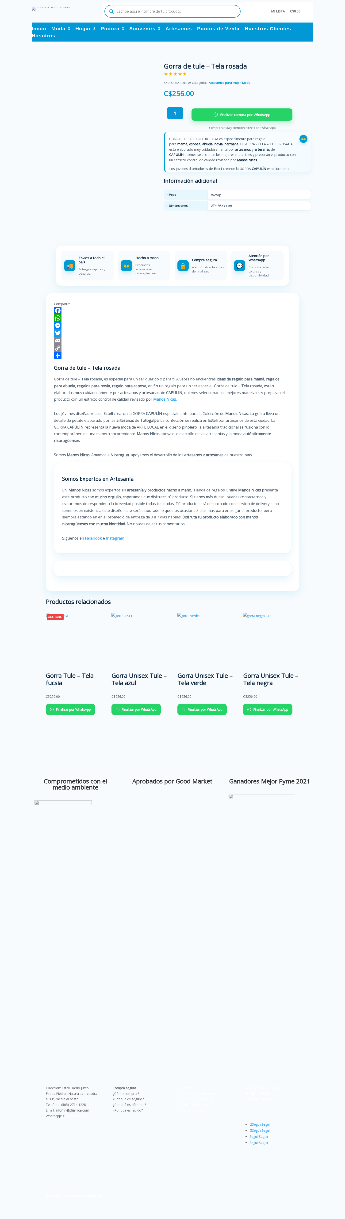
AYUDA (251, 1088)
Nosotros (43, 36)
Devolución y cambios (196, 1099)
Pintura (110, 29)
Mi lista (278, 11)
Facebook (93, 538)
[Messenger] (172, 325)
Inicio (39, 29)
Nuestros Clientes (268, 29)
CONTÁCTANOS (258, 1099)
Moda (58, 29)
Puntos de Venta (218, 29)
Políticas (186, 1088)
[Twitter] (172, 333)
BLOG (250, 1093)
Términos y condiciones (198, 1093)
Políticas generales (194, 1104)
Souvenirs (142, 29)
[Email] (172, 340)
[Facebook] (172, 310)
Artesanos (178, 29)
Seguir (266, 1124)
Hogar (83, 29)
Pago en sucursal (193, 1110)
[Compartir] (172, 355)
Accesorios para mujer (225, 82)
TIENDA (264, 1093)
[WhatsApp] (172, 318)
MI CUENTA (269, 1088)
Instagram (115, 538)
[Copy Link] (172, 348)
